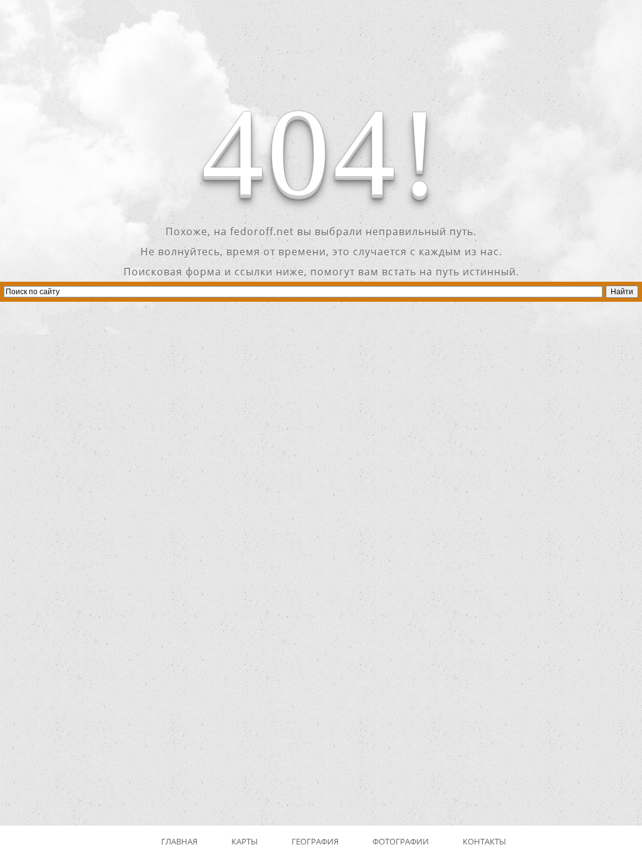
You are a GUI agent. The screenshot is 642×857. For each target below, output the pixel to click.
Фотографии (400, 841)
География (315, 841)
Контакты (484, 841)
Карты (244, 841)
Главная (179, 841)
